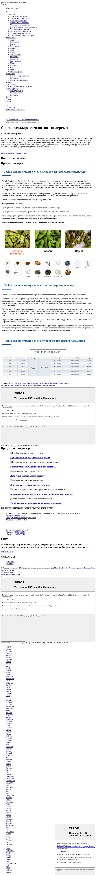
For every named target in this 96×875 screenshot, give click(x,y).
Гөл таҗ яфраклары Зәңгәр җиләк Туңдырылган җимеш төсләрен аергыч (40, 383)
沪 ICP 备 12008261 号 (62, 568)
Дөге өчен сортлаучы (18, 16)
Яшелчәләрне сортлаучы (20, 33)
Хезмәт (13, 84)
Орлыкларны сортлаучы (20, 25)
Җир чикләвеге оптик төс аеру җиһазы (30, 485)
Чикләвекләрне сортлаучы (20, 29)
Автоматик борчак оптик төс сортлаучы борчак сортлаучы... (41, 494)
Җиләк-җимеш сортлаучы (20, 31)
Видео (8, 101)
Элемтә (8, 97)
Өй (7, 12)
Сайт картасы (76, 568)
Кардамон (14, 59)
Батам (12, 52)
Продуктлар (10, 14)
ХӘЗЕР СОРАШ (7, 552)
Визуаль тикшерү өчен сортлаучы (23, 27)
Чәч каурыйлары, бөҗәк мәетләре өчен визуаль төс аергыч (31, 385)
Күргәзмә (14, 78)
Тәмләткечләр (15, 55)
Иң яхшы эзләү (8, 570)
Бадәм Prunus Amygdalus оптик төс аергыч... (33, 466)
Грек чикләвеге (16, 61)
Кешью (13, 48)
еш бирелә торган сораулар (21, 86)
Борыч (12, 69)
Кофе (12, 50)
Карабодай (14, 42)
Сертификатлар (16, 93)
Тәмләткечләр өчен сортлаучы (22, 35)
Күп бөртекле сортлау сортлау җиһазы (30, 457)
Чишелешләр (11, 38)
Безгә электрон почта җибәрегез (14, 153)
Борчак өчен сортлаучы (19, 23)
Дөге (12, 40)
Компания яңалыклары (19, 76)
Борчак (13, 44)
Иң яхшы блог (89, 568)
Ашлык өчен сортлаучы (19, 18)
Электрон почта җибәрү (10, 574)
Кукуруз (13, 65)
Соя (11, 67)
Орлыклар (14, 57)
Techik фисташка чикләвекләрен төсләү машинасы (36, 503)
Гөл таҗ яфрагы (16, 72)
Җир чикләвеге (16, 46)
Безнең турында (12, 89)
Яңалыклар (10, 74)
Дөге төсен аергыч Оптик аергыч (27, 476)
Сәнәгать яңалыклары (19, 80)
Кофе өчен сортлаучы (18, 21)
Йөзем (12, 63)
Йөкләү (9, 99)
